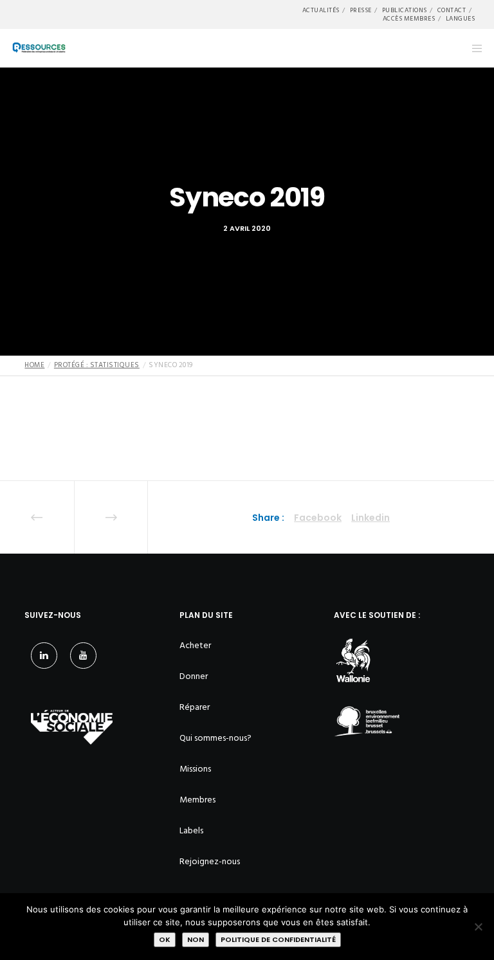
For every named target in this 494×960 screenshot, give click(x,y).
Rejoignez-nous (209, 861)
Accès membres (409, 19)
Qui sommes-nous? (215, 737)
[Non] (477, 926)
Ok (164, 939)
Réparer (194, 707)
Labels (191, 830)
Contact (451, 10)
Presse (361, 10)
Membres (197, 799)
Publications (404, 10)
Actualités (321, 10)
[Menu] (472, 48)
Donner (193, 676)
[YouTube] (83, 655)
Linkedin (370, 517)
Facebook (318, 517)
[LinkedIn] (44, 655)
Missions (195, 768)
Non (195, 939)
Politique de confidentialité (278, 939)
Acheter (195, 645)
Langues (460, 19)
